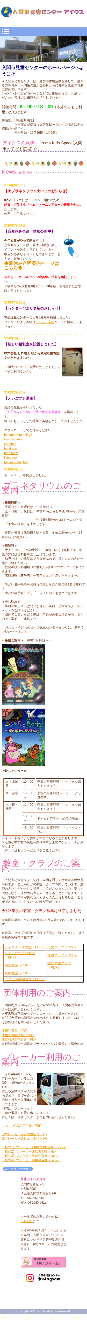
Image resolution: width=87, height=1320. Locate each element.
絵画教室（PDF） (18, 965)
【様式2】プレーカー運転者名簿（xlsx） (30, 1151)
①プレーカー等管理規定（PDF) (24, 1134)
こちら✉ (27, 1221)
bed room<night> (16, 462)
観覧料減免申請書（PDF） (20, 1039)
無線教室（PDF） (18, 973)
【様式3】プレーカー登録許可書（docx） (31, 1156)
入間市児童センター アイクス (43, 14)
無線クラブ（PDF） (62, 955)
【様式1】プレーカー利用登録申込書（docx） (34, 1147)
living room (11, 457)
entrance (10, 444)
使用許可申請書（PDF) (18, 1035)
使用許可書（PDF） (16, 1031)
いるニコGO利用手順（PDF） (23, 1126)
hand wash (11, 448)
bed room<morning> (18, 435)
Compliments (13, 439)
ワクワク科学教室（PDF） (25, 979)
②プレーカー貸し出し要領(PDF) (25, 1138)
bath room (11, 453)
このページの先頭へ (18, 1169)
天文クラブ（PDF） (62, 947)
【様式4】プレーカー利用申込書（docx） (31, 1160)
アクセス (43, 1264)
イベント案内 (45, 322)
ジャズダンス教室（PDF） (25, 947)
